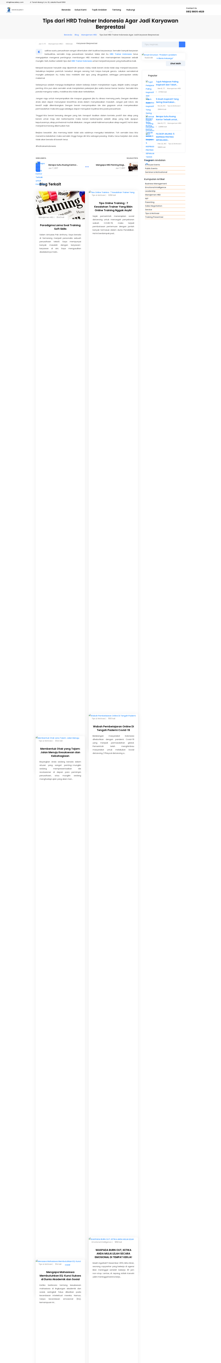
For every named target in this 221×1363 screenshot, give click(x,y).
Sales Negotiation (153, 206)
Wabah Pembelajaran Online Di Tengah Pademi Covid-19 (113, 770)
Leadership (150, 191)
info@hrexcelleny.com (15, 2)
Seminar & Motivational (156, 172)
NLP (146, 198)
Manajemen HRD (89, 34)
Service (148, 209)
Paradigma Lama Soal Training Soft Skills (60, 227)
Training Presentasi (154, 217)
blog (77, 34)
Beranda (66, 9)
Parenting (149, 202)
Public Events (151, 168)
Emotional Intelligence (102, 1325)
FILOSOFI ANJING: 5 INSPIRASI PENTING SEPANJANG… (165, 137)
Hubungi (130, 9)
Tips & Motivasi (98, 195)
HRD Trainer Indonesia (121, 54)
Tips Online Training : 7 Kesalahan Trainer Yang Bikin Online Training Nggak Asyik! (113, 206)
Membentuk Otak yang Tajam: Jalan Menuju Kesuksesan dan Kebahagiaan (60, 794)
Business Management (156, 183)
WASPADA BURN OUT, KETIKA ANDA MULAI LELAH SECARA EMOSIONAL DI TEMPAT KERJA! (113, 1337)
